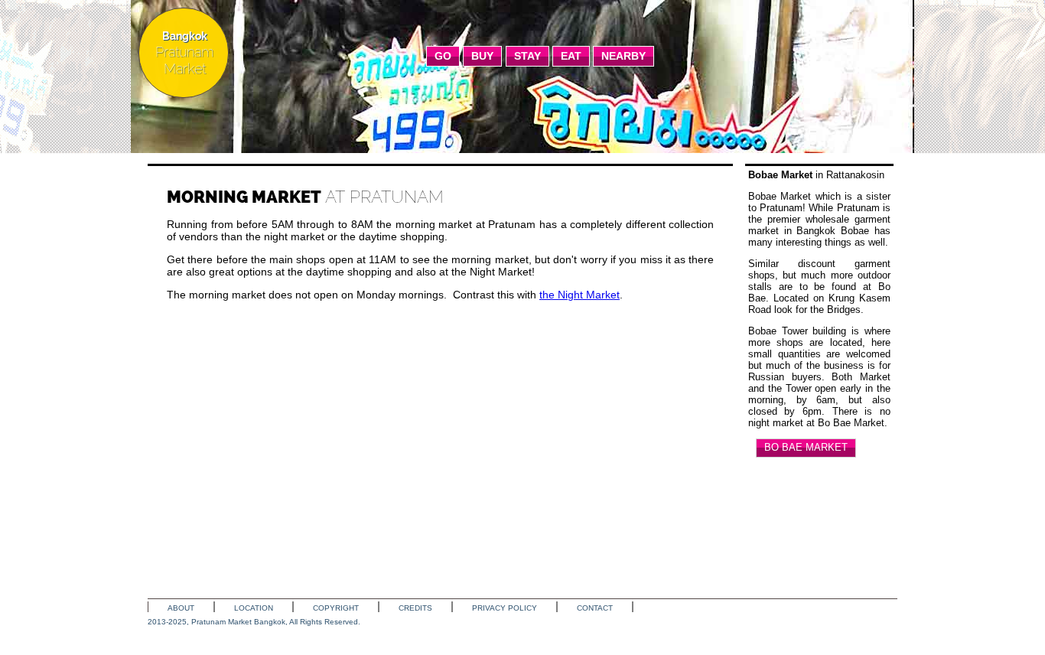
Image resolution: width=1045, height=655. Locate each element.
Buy (482, 56)
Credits (415, 608)
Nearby (623, 56)
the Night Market (579, 294)
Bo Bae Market (806, 447)
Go (443, 56)
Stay (527, 56)
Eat (571, 56)
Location (253, 608)
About (181, 608)
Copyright (336, 608)
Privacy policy (504, 608)
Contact (595, 608)
